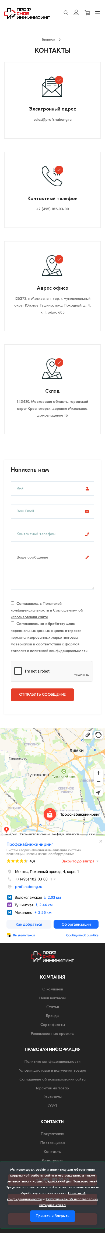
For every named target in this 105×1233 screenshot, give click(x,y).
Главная (48, 40)
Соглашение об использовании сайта (52, 1080)
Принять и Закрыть (52, 1216)
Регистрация (52, 1161)
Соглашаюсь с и (47, 610)
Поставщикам (52, 1143)
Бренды (52, 1016)
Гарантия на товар (52, 1088)
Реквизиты (53, 1097)
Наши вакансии (52, 998)
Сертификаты (52, 1025)
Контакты (52, 1152)
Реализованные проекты (52, 1034)
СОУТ (53, 1106)
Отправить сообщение (42, 695)
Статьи (52, 1007)
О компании (52, 989)
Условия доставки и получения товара (52, 1071)
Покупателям (52, 1134)
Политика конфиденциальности (52, 1062)
